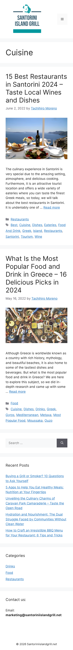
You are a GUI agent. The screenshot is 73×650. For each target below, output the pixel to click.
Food (14, 403)
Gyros (10, 415)
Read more (51, 207)
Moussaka (35, 420)
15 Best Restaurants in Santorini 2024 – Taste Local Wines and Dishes (36, 88)
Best (14, 225)
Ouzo (48, 420)
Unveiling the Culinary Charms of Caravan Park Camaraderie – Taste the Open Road (35, 503)
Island (37, 231)
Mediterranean (27, 415)
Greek (26, 231)
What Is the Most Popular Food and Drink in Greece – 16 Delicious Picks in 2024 (36, 274)
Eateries (50, 225)
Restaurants (20, 219)
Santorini (12, 236)
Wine (38, 236)
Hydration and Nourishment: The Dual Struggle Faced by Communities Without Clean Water (36, 519)
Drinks (40, 409)
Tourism (27, 236)
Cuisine (24, 225)
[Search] (62, 443)
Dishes (37, 225)
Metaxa (45, 415)
